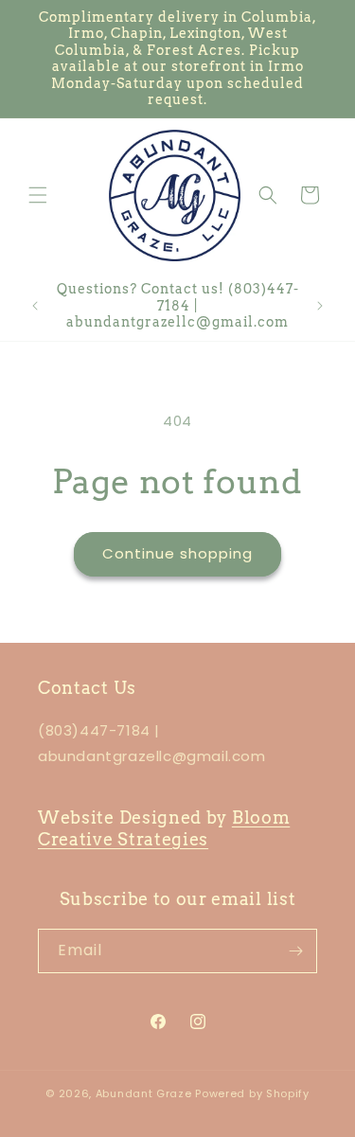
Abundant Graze (144, 1093)
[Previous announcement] (35, 306)
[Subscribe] (295, 951)
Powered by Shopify (252, 1093)
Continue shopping (177, 553)
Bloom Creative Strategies (164, 828)
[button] (38, 195)
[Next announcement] (320, 306)
